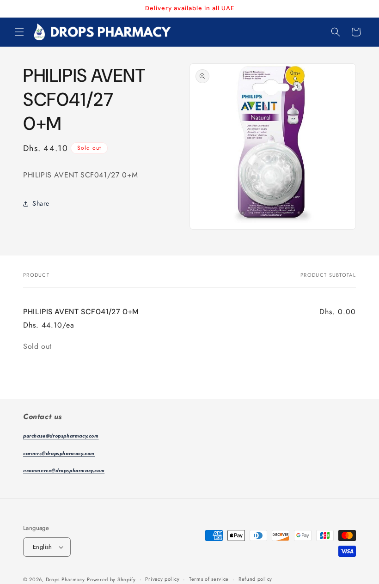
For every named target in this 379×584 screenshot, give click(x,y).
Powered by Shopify (111, 579)
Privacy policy (162, 579)
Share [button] (40, 203)
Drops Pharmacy (65, 579)
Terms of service (209, 579)
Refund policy (255, 579)
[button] (19, 32)
